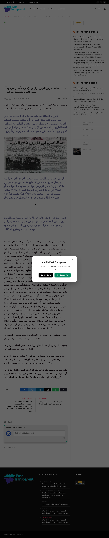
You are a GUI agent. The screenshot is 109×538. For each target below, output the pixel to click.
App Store (47, 275)
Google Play (64, 275)
